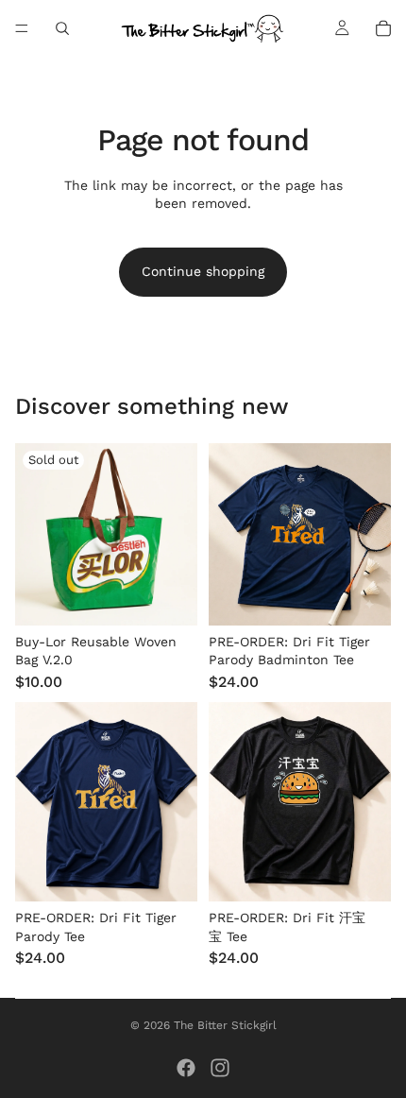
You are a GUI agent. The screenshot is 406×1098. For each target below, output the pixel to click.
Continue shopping (203, 271)
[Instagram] (220, 1067)
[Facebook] (186, 1067)
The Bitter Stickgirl (225, 1025)
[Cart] (383, 28)
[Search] (62, 28)
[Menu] (21, 28)
